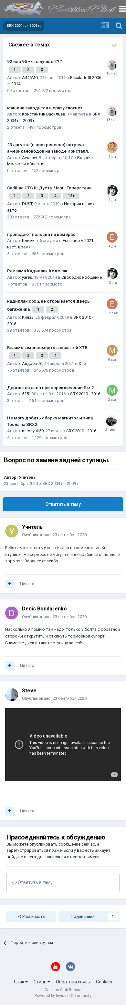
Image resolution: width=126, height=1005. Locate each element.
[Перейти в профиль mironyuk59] (111, 420)
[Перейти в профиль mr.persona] (112, 390)
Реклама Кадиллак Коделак (37, 270)
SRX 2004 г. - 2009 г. (60, 483)
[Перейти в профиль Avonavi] (112, 147)
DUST (27, 203)
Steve (29, 691)
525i (26, 393)
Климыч (30, 240)
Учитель (27, 477)
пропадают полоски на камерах (41, 234)
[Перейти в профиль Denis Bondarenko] (11, 613)
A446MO (30, 77)
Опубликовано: (54, 534)
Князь (28, 317)
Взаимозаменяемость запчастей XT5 (47, 347)
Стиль (40, 981)
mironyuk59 (33, 430)
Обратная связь (73, 981)
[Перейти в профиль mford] (112, 350)
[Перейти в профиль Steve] (11, 694)
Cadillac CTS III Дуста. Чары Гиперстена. (50, 187)
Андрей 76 (32, 363)
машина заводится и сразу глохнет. (45, 107)
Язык (19, 981)
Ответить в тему (63, 504)
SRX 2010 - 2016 (85, 393)
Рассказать (33, 916)
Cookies (104, 981)
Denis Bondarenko (44, 609)
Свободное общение (81, 277)
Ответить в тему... (36, 882)
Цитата (27, 583)
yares (27, 277)
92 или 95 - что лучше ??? (34, 61)
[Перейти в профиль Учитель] (11, 531)
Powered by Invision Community (63, 995)
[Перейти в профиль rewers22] (112, 64)
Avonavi (29, 157)
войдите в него (21, 856)
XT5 (82, 363)
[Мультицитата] (9, 583)
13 (70, 196)
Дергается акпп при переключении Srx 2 (50, 387)
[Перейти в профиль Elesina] (112, 237)
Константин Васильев (43, 114)
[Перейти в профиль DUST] (112, 190)
